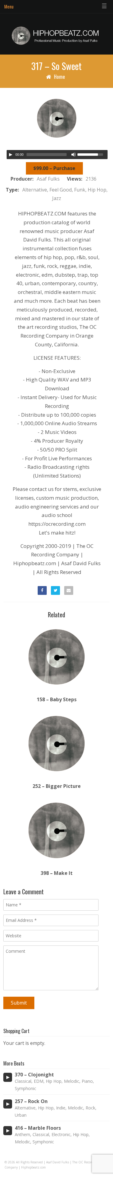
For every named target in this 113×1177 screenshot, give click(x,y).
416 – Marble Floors (38, 1128)
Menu (9, 6)
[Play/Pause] (10, 154)
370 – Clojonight (34, 1075)
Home (59, 76)
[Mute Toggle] (73, 154)
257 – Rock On (31, 1101)
